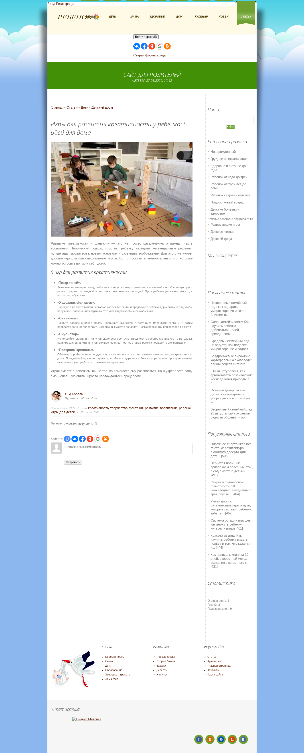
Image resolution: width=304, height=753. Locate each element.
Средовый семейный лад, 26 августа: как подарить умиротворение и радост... (230, 345)
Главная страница (219, 665)
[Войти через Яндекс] (151, 46)
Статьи (72, 107)
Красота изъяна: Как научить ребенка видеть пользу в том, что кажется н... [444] (231, 541)
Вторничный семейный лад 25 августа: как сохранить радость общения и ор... (231, 413)
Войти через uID (146, 36)
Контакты (213, 670)
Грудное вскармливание (229, 159)
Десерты (162, 670)
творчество (119, 408)
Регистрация (65, 4)
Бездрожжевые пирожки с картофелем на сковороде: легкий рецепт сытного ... (231, 360)
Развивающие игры (225, 224)
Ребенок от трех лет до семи (228, 186)
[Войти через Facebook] (144, 46)
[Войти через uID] (67, 439)
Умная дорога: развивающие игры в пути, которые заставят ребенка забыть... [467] (231, 507)
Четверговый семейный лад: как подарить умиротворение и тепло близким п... (229, 309)
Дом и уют (111, 679)
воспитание (169, 408)
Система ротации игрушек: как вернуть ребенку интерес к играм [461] (231, 524)
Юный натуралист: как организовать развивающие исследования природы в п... (232, 377)
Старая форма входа (149, 55)
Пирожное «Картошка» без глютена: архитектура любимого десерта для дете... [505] (231, 450)
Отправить (73, 462)
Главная (57, 107)
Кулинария (214, 661)
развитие (152, 408)
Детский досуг (102, 107)
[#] (210, 739)
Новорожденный (223, 151)
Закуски (161, 665)
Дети (84, 107)
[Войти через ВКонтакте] (136, 46)
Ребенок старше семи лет (230, 195)
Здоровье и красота (117, 674)
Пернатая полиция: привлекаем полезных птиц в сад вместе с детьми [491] (232, 469)
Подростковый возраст (228, 202)
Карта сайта (215, 674)
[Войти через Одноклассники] (167, 46)
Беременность (114, 656)
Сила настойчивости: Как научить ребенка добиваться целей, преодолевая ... (230, 328)
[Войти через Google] (159, 46)
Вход (51, 4)
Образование (113, 670)
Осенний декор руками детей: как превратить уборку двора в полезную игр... (230, 396)
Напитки (161, 674)
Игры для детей (63, 412)
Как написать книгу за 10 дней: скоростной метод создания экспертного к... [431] (230, 560)
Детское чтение (222, 231)
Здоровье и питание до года (228, 168)
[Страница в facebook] (198, 739)
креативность (98, 408)
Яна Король (74, 394)
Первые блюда (165, 656)
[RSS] (232, 739)
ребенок (185, 408)
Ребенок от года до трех (229, 177)
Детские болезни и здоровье (225, 211)
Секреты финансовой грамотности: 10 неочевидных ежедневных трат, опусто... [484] (231, 488)
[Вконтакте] (243, 739)
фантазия (136, 408)
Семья (109, 661)
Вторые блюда (165, 661)
